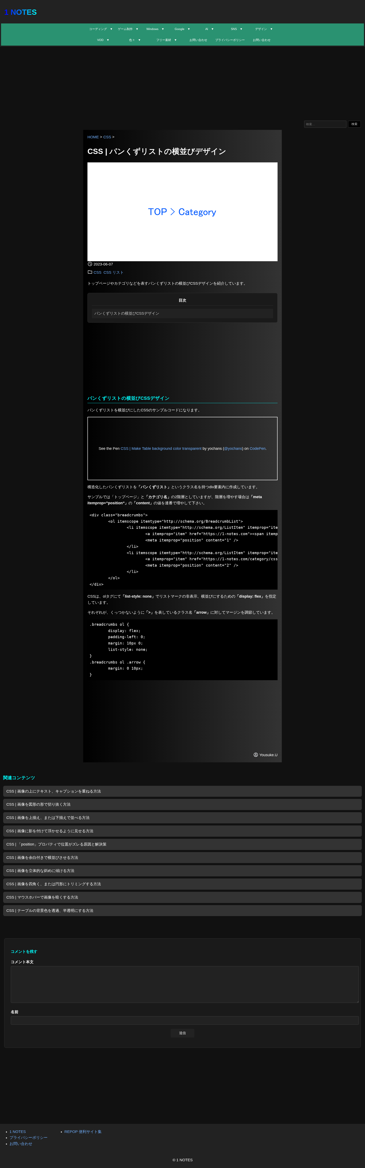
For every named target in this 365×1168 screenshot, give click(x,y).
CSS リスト (114, 272)
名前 (14, 1012)
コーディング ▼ (101, 29)
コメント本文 (22, 962)
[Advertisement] (182, 82)
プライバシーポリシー (230, 40)
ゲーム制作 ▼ (128, 29)
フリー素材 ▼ (166, 40)
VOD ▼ (103, 40)
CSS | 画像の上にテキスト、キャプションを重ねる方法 (53, 791)
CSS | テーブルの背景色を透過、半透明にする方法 (49, 910)
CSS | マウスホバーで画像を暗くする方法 (42, 897)
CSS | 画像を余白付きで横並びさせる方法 (42, 857)
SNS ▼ (237, 29)
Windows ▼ (155, 29)
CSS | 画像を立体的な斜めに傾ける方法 (40, 871)
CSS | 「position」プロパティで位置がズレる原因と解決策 (56, 844)
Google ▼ (182, 29)
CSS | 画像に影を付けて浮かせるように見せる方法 (49, 831)
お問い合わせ (198, 40)
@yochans (233, 448)
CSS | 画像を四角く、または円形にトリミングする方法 (53, 884)
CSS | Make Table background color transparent (161, 448)
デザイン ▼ (264, 29)
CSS (107, 137)
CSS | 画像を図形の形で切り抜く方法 (38, 804)
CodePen (258, 448)
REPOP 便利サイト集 (83, 1132)
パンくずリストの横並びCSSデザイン (126, 313)
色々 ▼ (135, 40)
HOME (93, 137)
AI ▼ (209, 29)
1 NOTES (20, 12)
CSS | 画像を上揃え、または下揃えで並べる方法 (48, 818)
